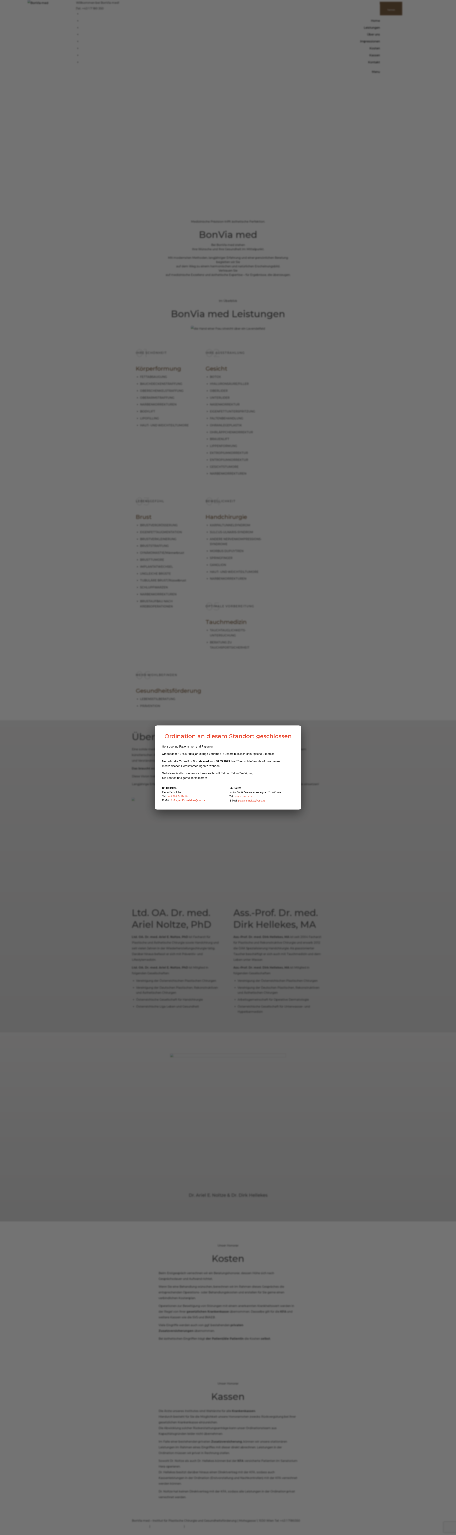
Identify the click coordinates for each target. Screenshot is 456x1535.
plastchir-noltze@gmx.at (251, 800)
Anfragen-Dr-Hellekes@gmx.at (188, 800)
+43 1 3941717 (243, 796)
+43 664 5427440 (178, 796)
